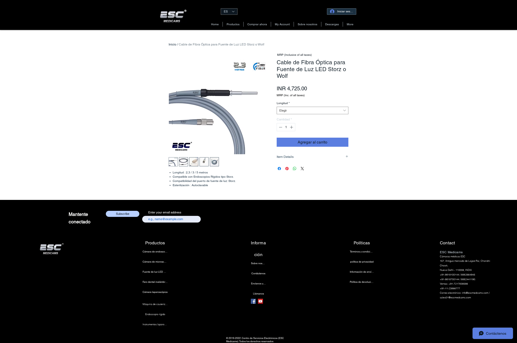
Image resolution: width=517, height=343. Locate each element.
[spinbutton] (286, 127)
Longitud (283, 103)
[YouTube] (260, 301)
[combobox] (312, 110)
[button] (233, 24)
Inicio (172, 44)
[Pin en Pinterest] (287, 168)
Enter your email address (164, 212)
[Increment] (292, 127)
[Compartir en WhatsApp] (294, 168)
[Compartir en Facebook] (279, 168)
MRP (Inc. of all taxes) (291, 95)
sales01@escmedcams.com (455, 297)
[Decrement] (280, 127)
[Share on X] (302, 168)
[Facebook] (253, 301)
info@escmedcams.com (475, 292)
